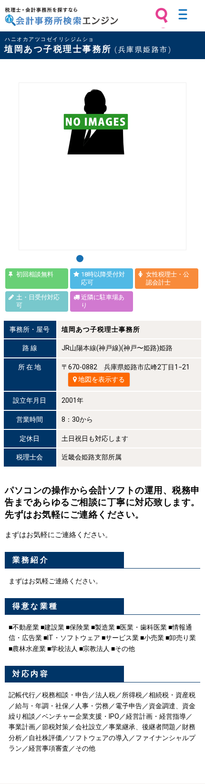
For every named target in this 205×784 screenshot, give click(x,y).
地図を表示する (101, 379)
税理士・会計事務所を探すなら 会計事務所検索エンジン (61, 16)
